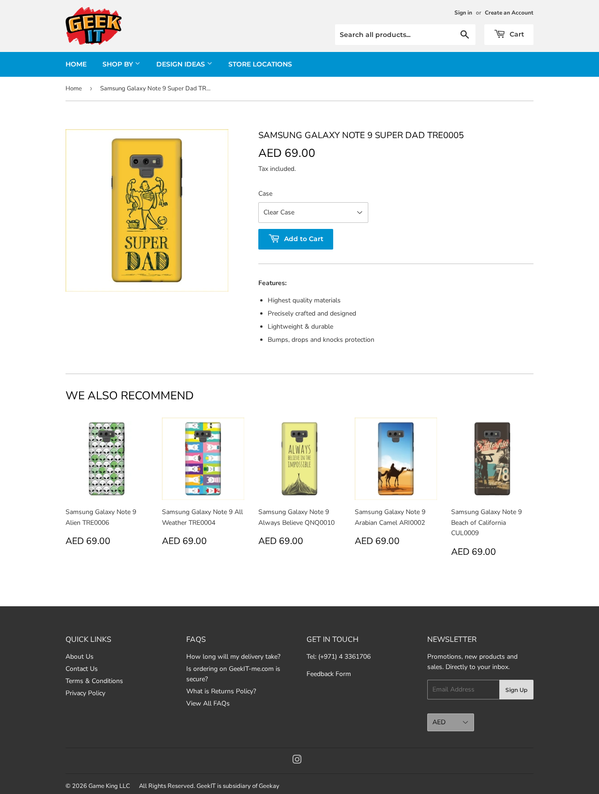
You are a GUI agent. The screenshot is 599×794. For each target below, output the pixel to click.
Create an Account (509, 12)
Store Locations (260, 64)
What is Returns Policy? (221, 691)
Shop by (118, 64)
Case (265, 193)
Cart (516, 34)
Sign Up (516, 689)
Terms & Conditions (94, 680)
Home (76, 64)
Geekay (269, 786)
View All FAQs (208, 703)
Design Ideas (181, 64)
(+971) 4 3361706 (344, 656)
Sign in (463, 12)
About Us (80, 656)
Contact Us (82, 668)
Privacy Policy (85, 693)
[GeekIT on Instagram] (297, 761)
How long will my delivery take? (233, 656)
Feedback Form (329, 673)
